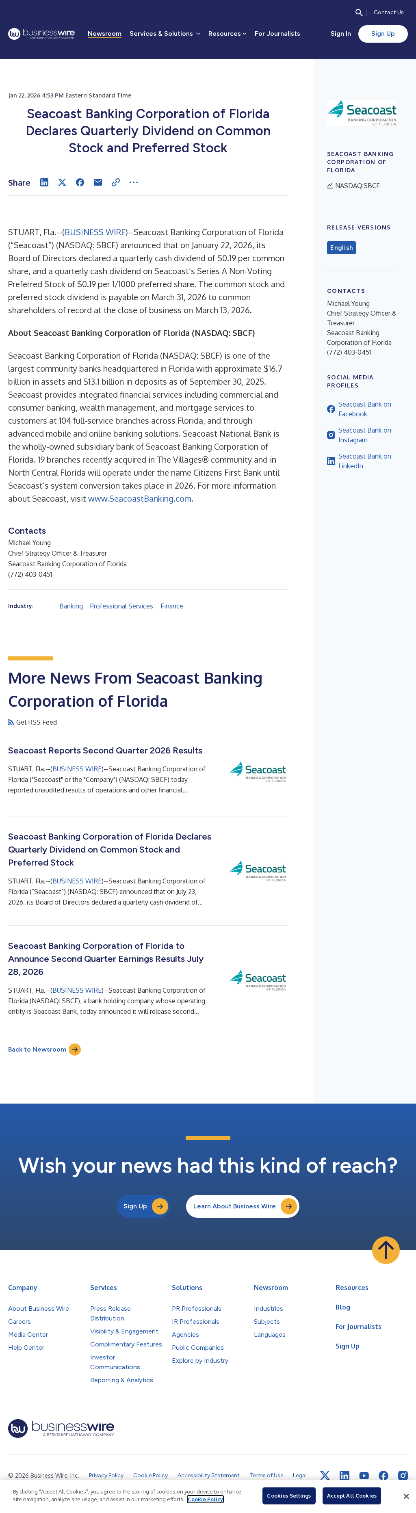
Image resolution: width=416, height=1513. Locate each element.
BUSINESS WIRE (95, 232)
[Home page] (41, 34)
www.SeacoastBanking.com (139, 498)
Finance (171, 606)
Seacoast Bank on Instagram (364, 435)
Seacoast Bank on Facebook (364, 409)
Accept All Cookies (352, 1495)
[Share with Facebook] (80, 182)
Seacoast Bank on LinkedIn (364, 461)
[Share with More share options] (133, 182)
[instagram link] (403, 1476)
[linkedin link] (344, 1476)
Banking (71, 606)
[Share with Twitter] (62, 182)
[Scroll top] (386, 1250)
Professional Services (121, 606)
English (341, 247)
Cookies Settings (289, 1495)
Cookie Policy (205, 1499)
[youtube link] (364, 1476)
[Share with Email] (97, 182)
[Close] (406, 1496)
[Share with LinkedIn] (44, 182)
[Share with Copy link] (115, 182)
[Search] (359, 12)
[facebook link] (383, 1476)
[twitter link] (325, 1475)
